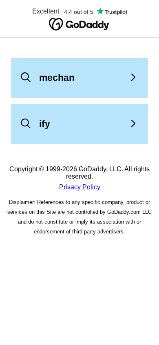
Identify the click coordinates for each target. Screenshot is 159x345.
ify (44, 124)
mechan (57, 77)
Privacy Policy (79, 187)
